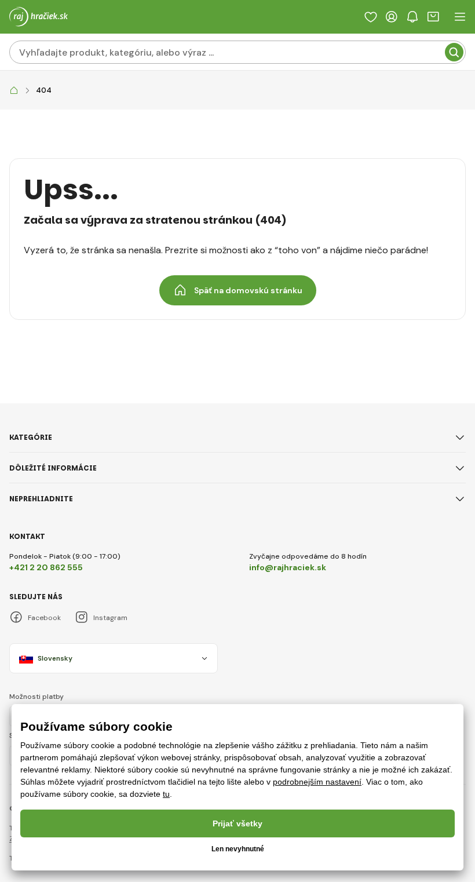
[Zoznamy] (370, 17)
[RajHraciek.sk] (14, 90)
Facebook (44, 617)
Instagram (110, 617)
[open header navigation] (460, 17)
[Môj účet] (391, 17)
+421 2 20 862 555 (46, 567)
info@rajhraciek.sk (287, 567)
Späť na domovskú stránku (248, 290)
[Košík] (433, 17)
